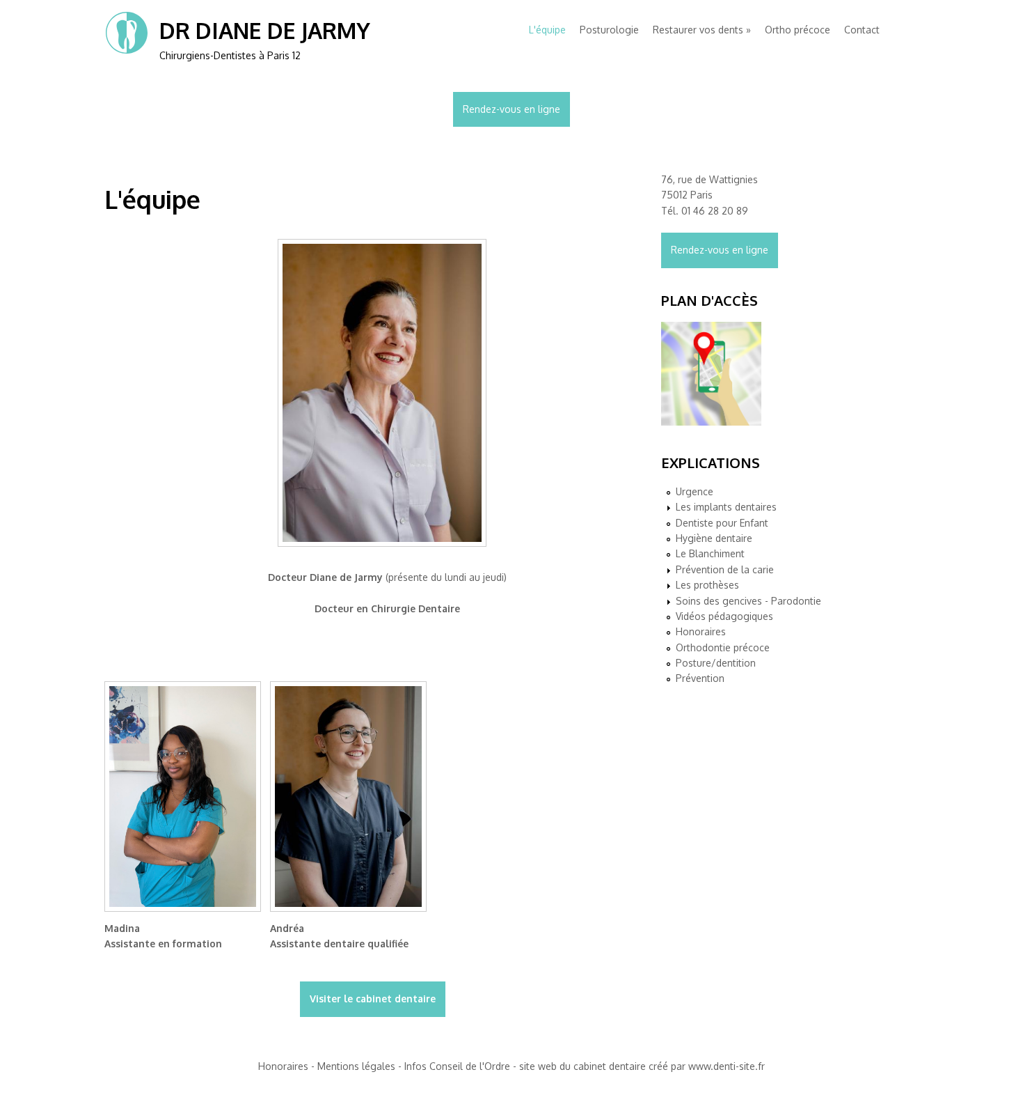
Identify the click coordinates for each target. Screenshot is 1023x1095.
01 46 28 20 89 (714, 211)
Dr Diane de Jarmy (264, 30)
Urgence (694, 491)
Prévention (700, 678)
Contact (862, 30)
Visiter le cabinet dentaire (373, 998)
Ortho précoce (797, 30)
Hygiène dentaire (714, 538)
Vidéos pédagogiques (724, 616)
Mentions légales (356, 1066)
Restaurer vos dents (698, 30)
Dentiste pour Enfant (722, 523)
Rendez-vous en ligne (511, 109)
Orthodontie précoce (723, 647)
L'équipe (547, 30)
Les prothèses (707, 585)
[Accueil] (126, 51)
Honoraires (701, 631)
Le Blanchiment (710, 553)
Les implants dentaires (726, 507)
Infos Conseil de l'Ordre (457, 1066)
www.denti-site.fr (726, 1066)
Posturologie (609, 30)
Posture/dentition (716, 663)
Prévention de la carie (725, 569)
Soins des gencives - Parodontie (748, 601)
